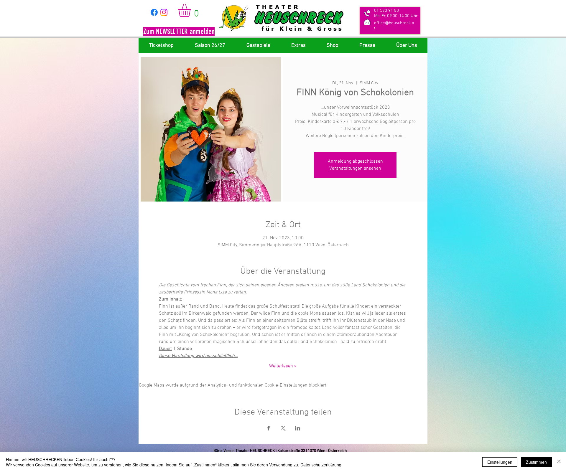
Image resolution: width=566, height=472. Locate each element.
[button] (179, 32)
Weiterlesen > (283, 366)
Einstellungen (499, 462)
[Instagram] (164, 12)
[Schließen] (558, 462)
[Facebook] (154, 12)
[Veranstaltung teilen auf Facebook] (269, 428)
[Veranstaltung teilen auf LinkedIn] (297, 428)
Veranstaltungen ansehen (355, 168)
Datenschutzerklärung (320, 465)
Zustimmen (536, 462)
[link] (192, 10)
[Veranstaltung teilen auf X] (283, 428)
